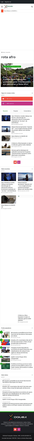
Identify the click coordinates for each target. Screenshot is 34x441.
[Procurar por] (32, 7)
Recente (5, 111)
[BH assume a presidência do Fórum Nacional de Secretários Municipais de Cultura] (5, 335)
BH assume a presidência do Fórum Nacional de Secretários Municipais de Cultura (21, 334)
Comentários (27, 111)
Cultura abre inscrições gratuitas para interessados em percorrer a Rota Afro (17, 81)
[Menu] (2, 7)
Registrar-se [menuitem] (8, 1)
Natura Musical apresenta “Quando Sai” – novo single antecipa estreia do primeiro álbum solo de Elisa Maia (25, 186)
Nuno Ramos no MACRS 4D (10, 11)
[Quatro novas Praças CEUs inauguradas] (5, 359)
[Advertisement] (17, 32)
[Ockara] (8, 6)
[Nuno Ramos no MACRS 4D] (6, 138)
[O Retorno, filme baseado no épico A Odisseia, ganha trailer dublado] (6, 145)
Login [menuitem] (2, 1)
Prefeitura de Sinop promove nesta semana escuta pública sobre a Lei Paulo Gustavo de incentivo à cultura (22, 365)
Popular (16, 111)
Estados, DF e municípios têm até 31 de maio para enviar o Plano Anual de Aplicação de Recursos (21, 341)
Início (3, 52)
